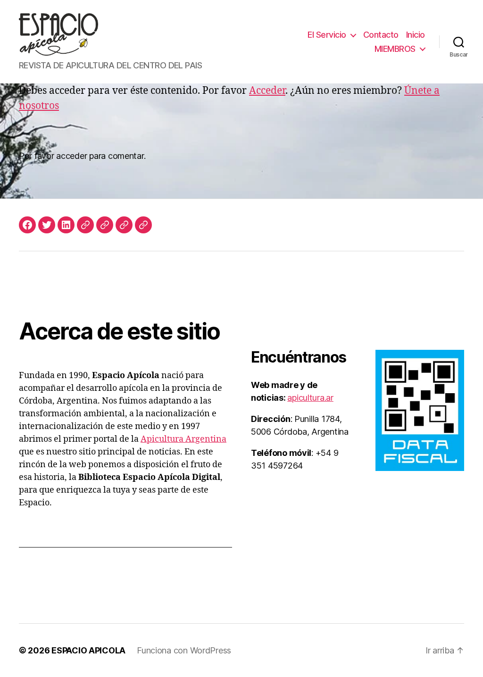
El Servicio (327, 35)
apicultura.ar (310, 398)
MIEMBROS (395, 49)
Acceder (267, 90)
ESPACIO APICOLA (88, 650)
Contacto (381, 35)
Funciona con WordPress (184, 650)
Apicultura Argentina (183, 439)
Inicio (415, 35)
